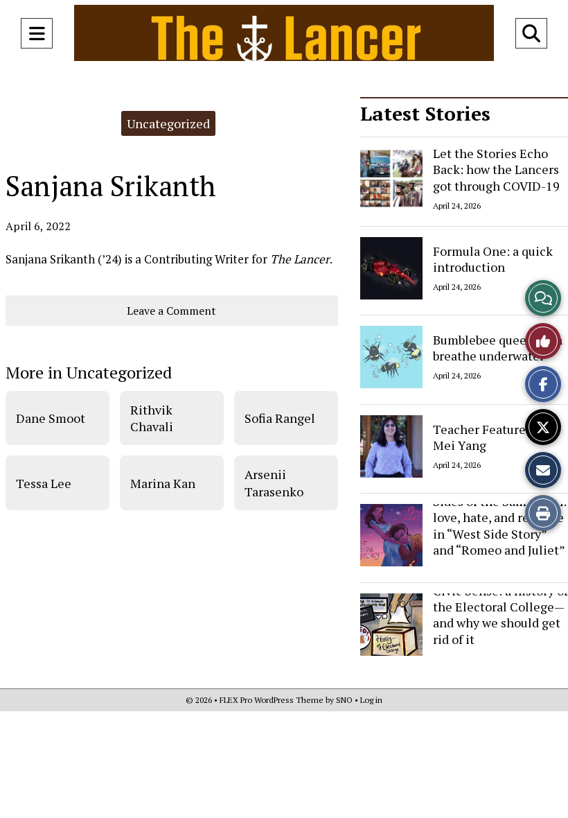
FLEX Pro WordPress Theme (271, 700)
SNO (344, 700)
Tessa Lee (43, 483)
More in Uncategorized (89, 372)
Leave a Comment (171, 310)
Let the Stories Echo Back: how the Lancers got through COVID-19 (496, 169)
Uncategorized (168, 123)
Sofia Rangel (280, 418)
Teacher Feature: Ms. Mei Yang (492, 436)
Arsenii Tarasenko (274, 482)
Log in (371, 700)
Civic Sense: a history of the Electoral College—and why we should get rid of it (500, 614)
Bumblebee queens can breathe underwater (497, 347)
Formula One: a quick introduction (493, 258)
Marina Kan (162, 483)
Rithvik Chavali (151, 418)
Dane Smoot (50, 418)
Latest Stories (425, 113)
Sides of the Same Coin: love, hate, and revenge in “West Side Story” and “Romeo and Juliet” (500, 525)
